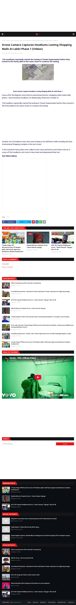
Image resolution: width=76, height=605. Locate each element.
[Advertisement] (38, 16)
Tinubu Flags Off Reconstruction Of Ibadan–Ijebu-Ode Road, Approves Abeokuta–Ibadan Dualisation (12, 248)
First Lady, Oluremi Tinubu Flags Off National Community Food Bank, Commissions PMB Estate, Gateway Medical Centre (42, 326)
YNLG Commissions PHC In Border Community (26, 283)
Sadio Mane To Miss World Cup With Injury (25, 527)
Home (3, 40)
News (8, 40)
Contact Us (71, 602)
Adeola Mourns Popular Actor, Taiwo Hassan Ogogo (37, 246)
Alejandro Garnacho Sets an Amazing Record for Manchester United (34, 518)
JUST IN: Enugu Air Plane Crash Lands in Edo (25, 575)
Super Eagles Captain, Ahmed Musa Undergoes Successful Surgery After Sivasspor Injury (40, 535)
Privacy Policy (52, 602)
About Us (35, 602)
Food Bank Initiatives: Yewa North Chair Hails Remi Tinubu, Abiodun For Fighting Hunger (40, 291)
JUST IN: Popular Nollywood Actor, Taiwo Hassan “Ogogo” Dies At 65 (62, 247)
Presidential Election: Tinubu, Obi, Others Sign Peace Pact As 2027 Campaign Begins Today (41, 333)
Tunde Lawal (6, 53)
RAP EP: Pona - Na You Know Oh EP (22, 558)
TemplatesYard (17, 602)
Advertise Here (61, 602)
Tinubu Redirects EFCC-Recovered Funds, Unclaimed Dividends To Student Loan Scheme (40, 317)
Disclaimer (43, 602)
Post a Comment (7, 267)
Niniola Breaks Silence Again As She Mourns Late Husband (30, 583)
